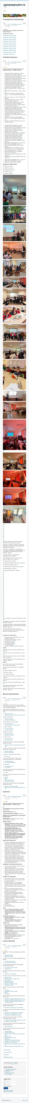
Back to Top (25, 1100)
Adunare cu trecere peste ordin (11, 983)
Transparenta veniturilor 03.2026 (9, 35)
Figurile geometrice (8, 1026)
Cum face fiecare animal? (10, 961)
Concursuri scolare (7, 1052)
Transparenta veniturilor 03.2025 (9, 39)
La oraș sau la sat (8, 740)
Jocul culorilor (7, 767)
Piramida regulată (8, 1031)
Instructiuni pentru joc (9, 713)
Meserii (6, 992)
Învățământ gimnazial (8, 1057)
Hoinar (6, 778)
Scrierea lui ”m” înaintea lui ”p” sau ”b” (12, 1041)
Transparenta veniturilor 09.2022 (9, 48)
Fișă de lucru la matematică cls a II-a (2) (13, 1015)
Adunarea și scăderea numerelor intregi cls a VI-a (15, 1000)
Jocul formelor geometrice (10, 762)
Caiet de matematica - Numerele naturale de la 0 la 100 (15, 788)
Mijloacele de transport (9, 735)
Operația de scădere (9, 956)
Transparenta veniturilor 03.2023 (9, 46)
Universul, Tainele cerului (10, 720)
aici (20, 74)
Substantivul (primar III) (9, 1032)
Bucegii (6, 777)
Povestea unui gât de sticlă (10, 1037)
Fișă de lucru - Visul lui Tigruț (11, 1021)
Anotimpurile (7, 993)
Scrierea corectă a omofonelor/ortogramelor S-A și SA (15, 1044)
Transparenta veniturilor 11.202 (9, 52)
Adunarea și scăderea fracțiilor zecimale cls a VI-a (15, 998)
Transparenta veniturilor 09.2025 (9, 37)
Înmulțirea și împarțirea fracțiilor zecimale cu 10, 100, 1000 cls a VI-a (14, 1002)
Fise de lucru (7, 756)
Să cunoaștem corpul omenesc (11, 967)
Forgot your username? (8, 1090)
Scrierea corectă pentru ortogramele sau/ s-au (14, 1046)
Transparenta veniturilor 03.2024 (9, 43)
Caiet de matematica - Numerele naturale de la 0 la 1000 (15, 745)
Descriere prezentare (9, 751)
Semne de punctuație (9, 982)
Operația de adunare (9, 955)
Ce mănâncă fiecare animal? (10, 962)
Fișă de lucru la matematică (10, 973)
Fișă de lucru (7, 990)
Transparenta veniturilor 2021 (9, 54)
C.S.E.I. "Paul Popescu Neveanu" (15, 24)
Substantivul (7, 1038)
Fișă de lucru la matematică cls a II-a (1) (13, 1013)
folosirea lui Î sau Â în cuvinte (11, 1042)
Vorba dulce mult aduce (9, 781)
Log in (6, 1088)
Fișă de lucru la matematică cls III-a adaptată (14, 1012)
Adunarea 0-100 (8, 977)
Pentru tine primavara (9, 780)
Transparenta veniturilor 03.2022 (9, 50)
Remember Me (8, 1086)
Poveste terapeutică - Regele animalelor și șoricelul (15, 1020)
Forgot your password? (8, 1091)
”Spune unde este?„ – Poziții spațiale (12, 725)
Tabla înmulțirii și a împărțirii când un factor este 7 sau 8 (15, 1034)
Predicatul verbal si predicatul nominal (12, 1040)
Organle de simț (8, 968)
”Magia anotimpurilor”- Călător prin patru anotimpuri (15, 715)
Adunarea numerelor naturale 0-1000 (12, 978)
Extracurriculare (7, 1049)
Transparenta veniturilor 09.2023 (9, 44)
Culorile (6, 772)
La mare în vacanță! (9, 730)
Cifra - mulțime (8, 980)
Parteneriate (6, 1054)
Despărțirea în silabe (9, 981)
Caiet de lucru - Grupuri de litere (11, 786)
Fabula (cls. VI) (8, 1036)
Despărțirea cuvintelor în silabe (11, 991)
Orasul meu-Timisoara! (9, 752)
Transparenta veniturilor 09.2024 (9, 41)
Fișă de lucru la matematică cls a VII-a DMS (14, 1007)
